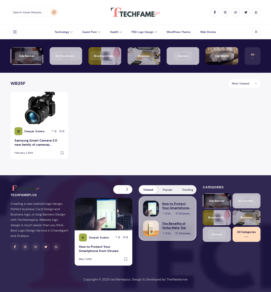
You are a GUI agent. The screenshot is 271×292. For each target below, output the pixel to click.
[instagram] (225, 12)
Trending (187, 189)
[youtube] (235, 12)
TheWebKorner (177, 279)
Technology (62, 32)
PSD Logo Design (143, 32)
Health (114, 32)
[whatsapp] (256, 12)
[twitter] (245, 12)
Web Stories (208, 32)
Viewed (148, 189)
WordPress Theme (178, 32)
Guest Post (89, 32)
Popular (167, 189)
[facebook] (214, 12)
